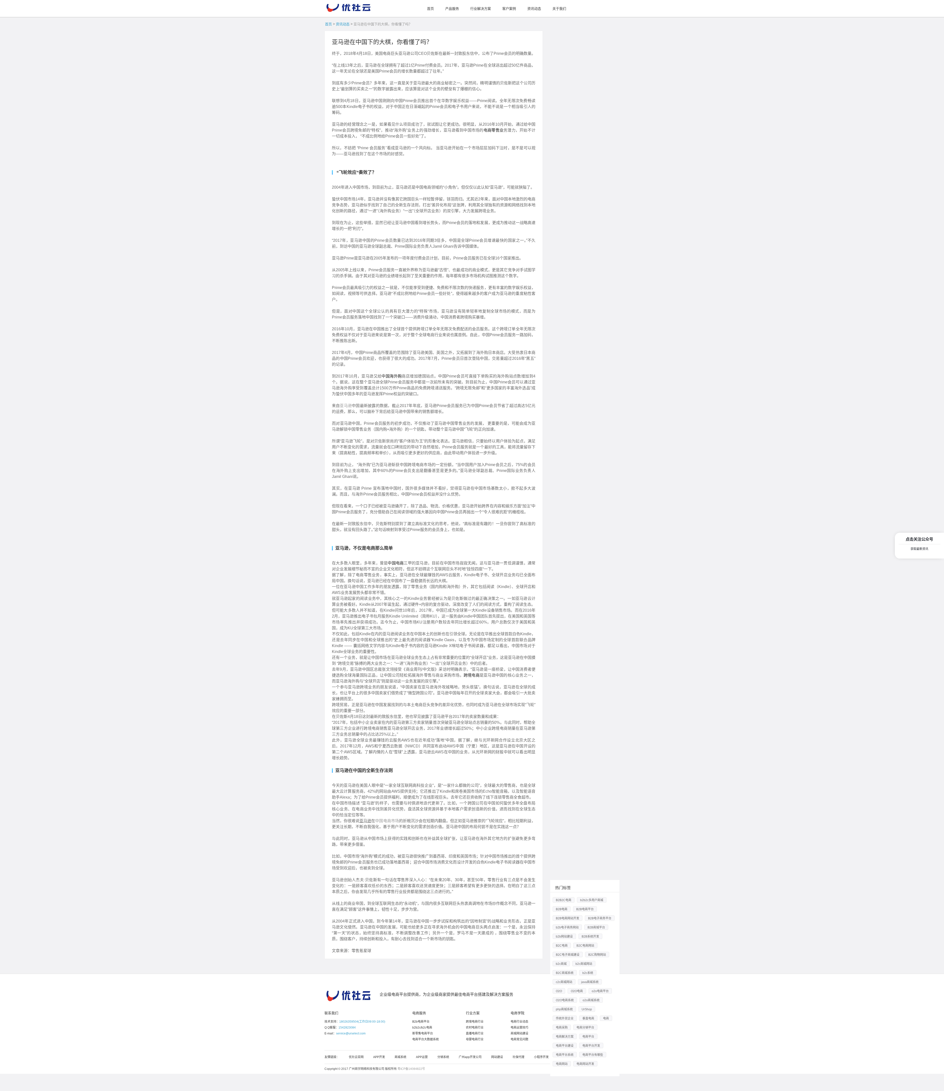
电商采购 (562, 1027)
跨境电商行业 (475, 1021)
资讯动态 (343, 24)
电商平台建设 (565, 1045)
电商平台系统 (565, 1055)
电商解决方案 (565, 1036)
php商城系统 (564, 1009)
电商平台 (588, 1036)
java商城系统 (590, 982)
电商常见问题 (519, 1039)
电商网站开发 (585, 1064)
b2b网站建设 (564, 936)
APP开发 (379, 1057)
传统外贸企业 (565, 1018)
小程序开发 (541, 1057)
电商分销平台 (585, 1027)
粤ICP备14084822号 (411, 1069)
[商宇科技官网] (349, 6)
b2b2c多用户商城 (591, 900)
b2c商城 (561, 964)
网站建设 (497, 1057)
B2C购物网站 (597, 954)
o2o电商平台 (600, 991)
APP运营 (422, 1057)
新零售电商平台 (422, 1033)
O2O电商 (577, 991)
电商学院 (517, 1013)
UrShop (587, 1009)
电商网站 (562, 1064)
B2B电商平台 (585, 909)
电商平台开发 (591, 1045)
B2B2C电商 (563, 900)
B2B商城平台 (596, 927)
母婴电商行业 (475, 1039)
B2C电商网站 (585, 945)
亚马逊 (346, 406)
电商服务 (419, 1013)
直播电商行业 (475, 1033)
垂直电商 (588, 1018)
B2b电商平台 (420, 1021)
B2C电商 (562, 945)
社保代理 (518, 1057)
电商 (606, 1018)
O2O (559, 991)
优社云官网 (356, 1057)
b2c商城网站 (583, 964)
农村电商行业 (475, 1027)
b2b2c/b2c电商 (422, 1027)
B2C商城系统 (565, 973)
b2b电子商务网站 (567, 927)
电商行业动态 (519, 1021)
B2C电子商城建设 (567, 954)
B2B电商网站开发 (567, 918)
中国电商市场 (387, 821)
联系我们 (331, 1013)
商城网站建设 (519, 1033)
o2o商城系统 (591, 1000)
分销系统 (443, 1057)
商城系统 (400, 1057)
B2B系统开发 (590, 936)
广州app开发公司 (470, 1057)
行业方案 (473, 1013)
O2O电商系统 (565, 1000)
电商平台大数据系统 (425, 1039)
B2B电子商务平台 (599, 918)
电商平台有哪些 (592, 1055)
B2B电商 (561, 909)
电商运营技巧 (519, 1027)
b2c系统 (587, 973)
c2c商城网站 (564, 982)
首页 (328, 24)
